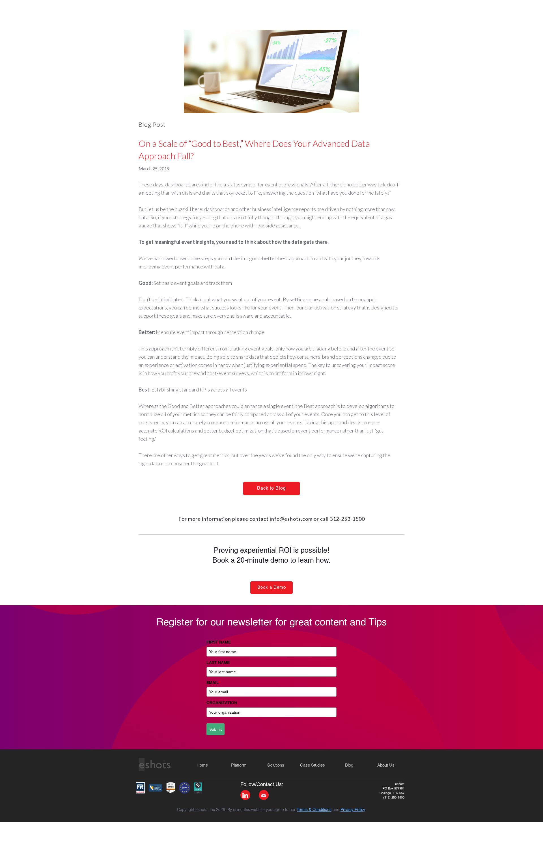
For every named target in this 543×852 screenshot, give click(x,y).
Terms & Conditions (314, 810)
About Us (386, 765)
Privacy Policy (353, 810)
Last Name (218, 662)
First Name (218, 642)
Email (213, 682)
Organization (221, 702)
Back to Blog (271, 488)
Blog (349, 765)
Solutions (275, 765)
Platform (239, 765)
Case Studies (312, 765)
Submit (215, 729)
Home (202, 765)
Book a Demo (271, 587)
